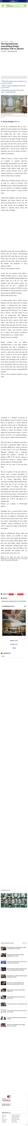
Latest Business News (7, 943)
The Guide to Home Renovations (12, 619)
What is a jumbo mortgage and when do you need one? (13, 86)
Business (6, 41)
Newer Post (14, 640)
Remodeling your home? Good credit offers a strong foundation (12, 91)
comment (24, 558)
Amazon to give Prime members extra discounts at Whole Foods (14, 902)
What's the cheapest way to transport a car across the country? (14, 82)
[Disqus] (14, 676)
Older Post (14, 644)
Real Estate (11, 41)
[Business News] (12, 6)
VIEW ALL (24, 943)
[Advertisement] (14, 24)
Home (2, 41)
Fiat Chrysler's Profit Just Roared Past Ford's (17, 1004)
